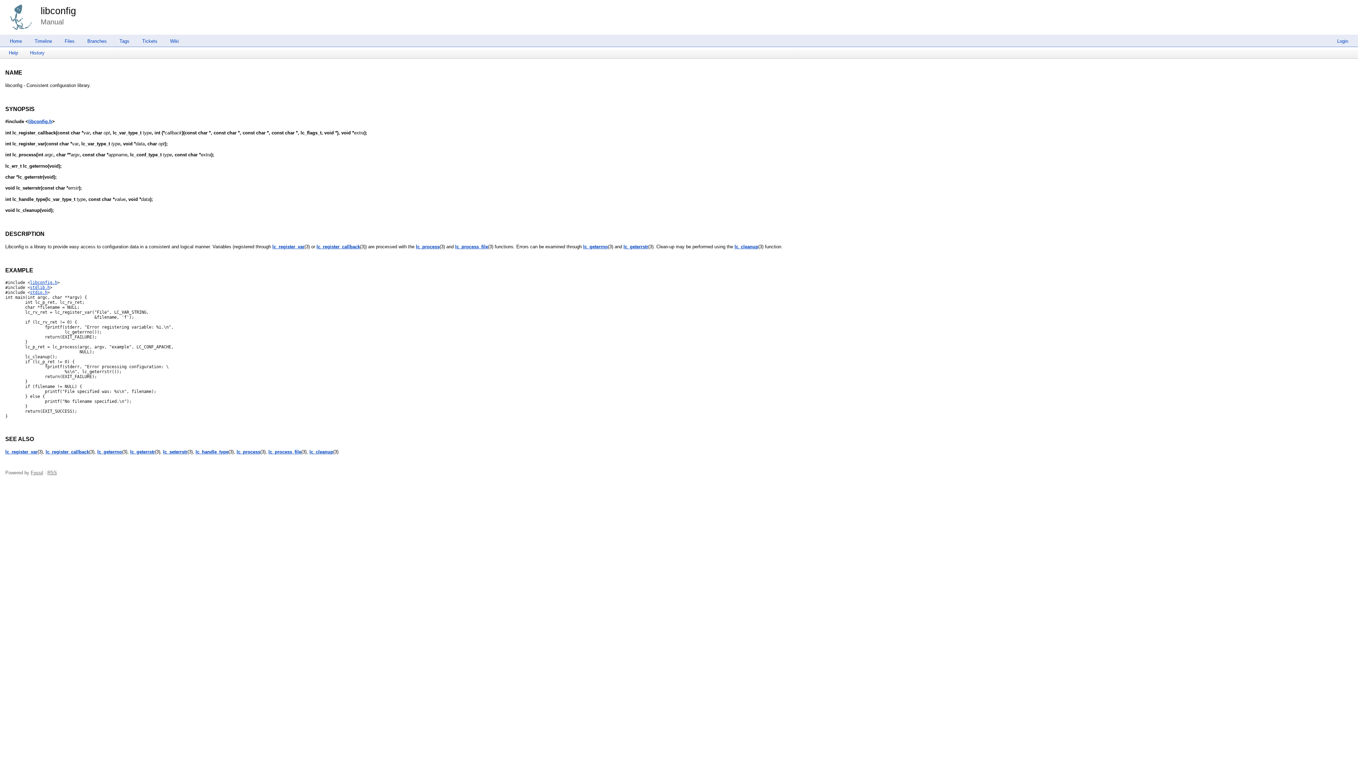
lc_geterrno (595, 246)
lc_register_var (288, 246)
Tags (124, 41)
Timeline (43, 41)
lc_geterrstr (635, 246)
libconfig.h (40, 121)
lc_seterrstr (175, 452)
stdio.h (38, 292)
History (37, 53)
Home (16, 41)
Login (1342, 41)
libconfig (58, 11)
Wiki (174, 41)
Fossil (37, 472)
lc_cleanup (746, 246)
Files (70, 41)
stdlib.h (40, 287)
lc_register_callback (338, 246)
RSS (52, 472)
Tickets (149, 41)
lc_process (428, 246)
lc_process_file (471, 246)
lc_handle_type (212, 452)
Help (13, 53)
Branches (97, 41)
